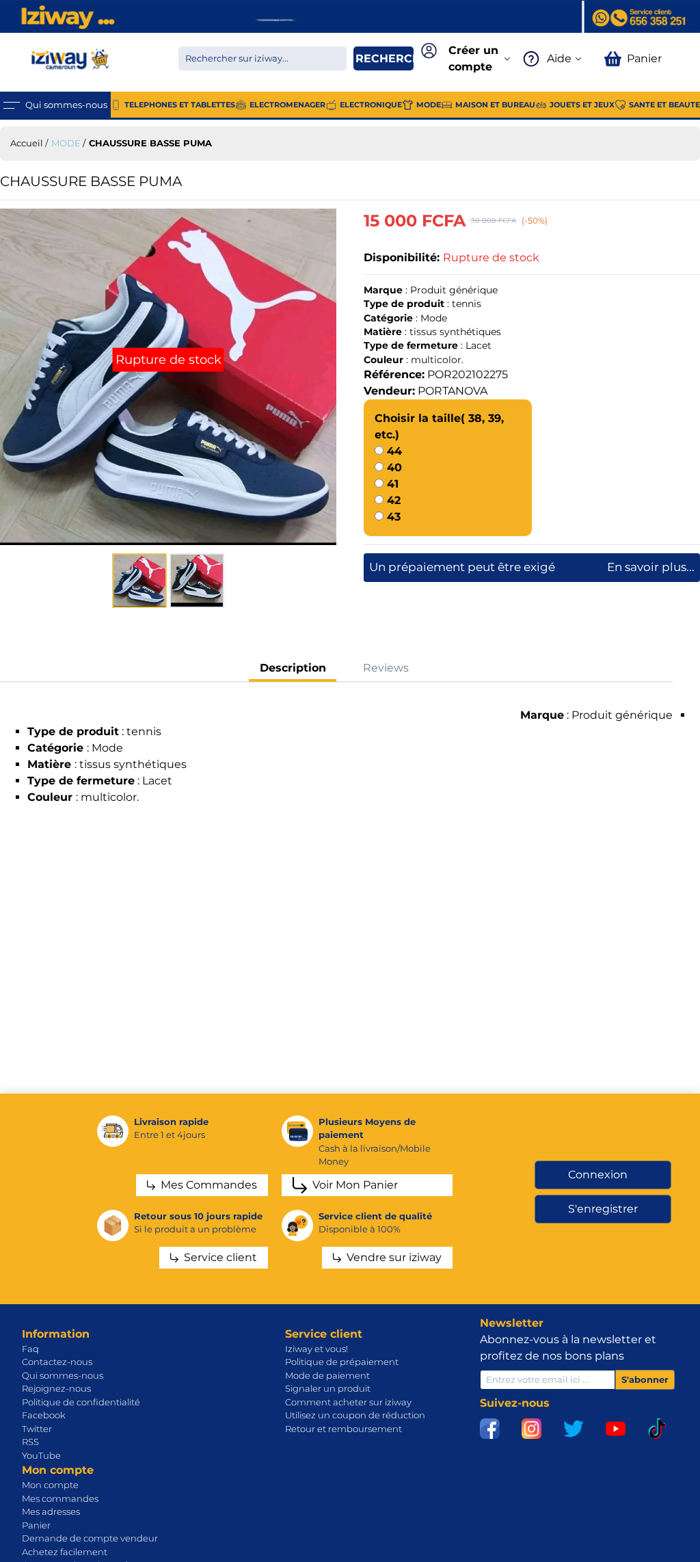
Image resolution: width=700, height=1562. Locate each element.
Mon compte (50, 1484)
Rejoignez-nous (56, 1388)
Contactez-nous (57, 1361)
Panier (36, 1525)
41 (393, 483)
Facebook (44, 1414)
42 (394, 500)
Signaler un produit (328, 1388)
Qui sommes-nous (62, 1375)
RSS (30, 1441)
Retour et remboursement (343, 1428)
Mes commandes (60, 1498)
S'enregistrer (603, 1208)
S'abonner (645, 1379)
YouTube (41, 1455)
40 (394, 467)
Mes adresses (51, 1511)
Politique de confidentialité (81, 1401)
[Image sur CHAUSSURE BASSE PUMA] (168, 377)
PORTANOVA (452, 390)
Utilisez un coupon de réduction (355, 1414)
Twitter (37, 1428)
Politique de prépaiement (342, 1361)
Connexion (598, 1174)
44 (394, 451)
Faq (30, 1348)
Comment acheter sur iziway (348, 1401)
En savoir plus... (651, 567)
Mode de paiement (327, 1375)
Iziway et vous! (316, 1348)
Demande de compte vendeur (90, 1538)
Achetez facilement (64, 1551)
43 (394, 516)
